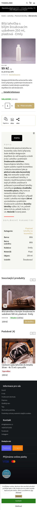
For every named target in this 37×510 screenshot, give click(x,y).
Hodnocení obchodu (8, 397)
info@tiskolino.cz (7, 424)
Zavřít (30, 126)
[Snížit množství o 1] (3, 106)
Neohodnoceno (14, 75)
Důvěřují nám (5, 403)
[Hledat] (26, 2)
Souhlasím (18, 501)
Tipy (2, 407)
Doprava (4, 400)
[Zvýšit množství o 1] (12, 106)
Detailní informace (12, 92)
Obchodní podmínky (8, 410)
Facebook (4, 431)
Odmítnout (18, 506)
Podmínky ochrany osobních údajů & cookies (16, 413)
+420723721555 (6, 428)
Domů (3, 390)
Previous (32, 280)
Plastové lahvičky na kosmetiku (28, 231)
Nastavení (18, 496)
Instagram (4, 434)
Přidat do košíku (26, 106)
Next (35, 280)
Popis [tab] (17, 138)
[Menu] (34, 3)
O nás (3, 393)
